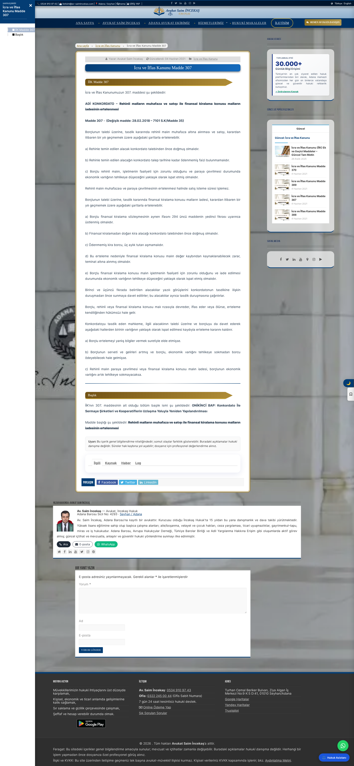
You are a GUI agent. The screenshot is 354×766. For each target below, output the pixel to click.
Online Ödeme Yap (157, 707)
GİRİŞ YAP (134, 3)
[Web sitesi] (59, 551)
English (347, 3)
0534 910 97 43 (179, 690)
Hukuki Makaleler (249, 23)
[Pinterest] (93, 551)
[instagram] (189, 3)
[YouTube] (75, 551)
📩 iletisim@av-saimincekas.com (76, 3)
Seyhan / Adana (131, 514)
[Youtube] (185, 3)
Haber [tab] (126, 463)
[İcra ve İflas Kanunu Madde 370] (282, 170)
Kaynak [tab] (111, 463)
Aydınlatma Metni (278, 760)
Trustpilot (232, 710)
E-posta (85, 635)
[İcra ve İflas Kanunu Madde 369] (282, 185)
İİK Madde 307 (25, 29)
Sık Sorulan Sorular (153, 713)
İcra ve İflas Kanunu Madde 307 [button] (14, 11)
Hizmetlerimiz (211, 23)
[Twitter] (176, 3)
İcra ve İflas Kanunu (108, 45)
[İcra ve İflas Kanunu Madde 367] (282, 200)
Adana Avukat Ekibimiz (169, 23)
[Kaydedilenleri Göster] (350, 394)
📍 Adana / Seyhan (105, 3)
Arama (122, 3)
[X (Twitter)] (82, 551)
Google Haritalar (237, 699)
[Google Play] (194, 3)
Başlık (19, 34)
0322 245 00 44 (159, 696)
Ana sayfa (83, 45)
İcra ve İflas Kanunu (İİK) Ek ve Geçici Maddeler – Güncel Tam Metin (308, 151)
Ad (81, 621)
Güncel (300, 128)
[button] (30, 5)
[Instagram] (88, 551)
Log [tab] (138, 463)
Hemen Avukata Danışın (325, 22)
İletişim (282, 23)
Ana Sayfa (85, 23)
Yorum (85, 584)
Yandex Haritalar (237, 705)
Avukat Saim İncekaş (121, 23)
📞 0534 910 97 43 (47, 3)
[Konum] (307, 259)
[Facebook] (172, 3)
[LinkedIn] (180, 3)
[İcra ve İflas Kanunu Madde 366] (282, 214)
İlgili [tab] (97, 463)
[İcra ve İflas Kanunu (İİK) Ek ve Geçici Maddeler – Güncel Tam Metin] (282, 151)
